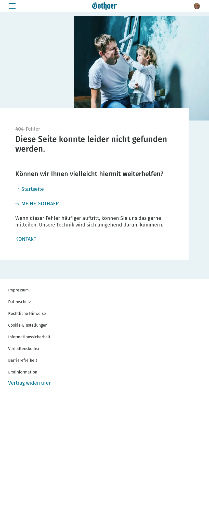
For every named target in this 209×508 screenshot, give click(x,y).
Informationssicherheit (29, 337)
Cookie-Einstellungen (27, 325)
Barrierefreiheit (22, 360)
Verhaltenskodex (23, 348)
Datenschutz (19, 301)
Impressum (18, 290)
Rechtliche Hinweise (27, 313)
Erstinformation (22, 372)
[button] (197, 6)
